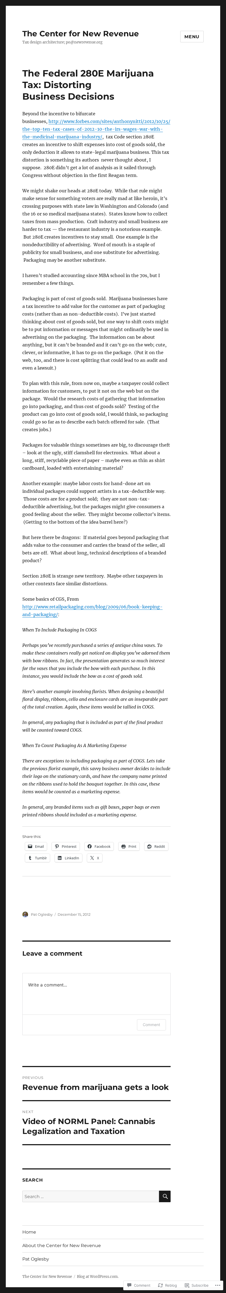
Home (29, 1232)
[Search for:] (90, 1196)
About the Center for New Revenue (61, 1245)
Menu (192, 36)
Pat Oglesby (42, 914)
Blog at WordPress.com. (98, 1276)
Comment (151, 1024)
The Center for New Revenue (80, 33)
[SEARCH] (165, 1196)
